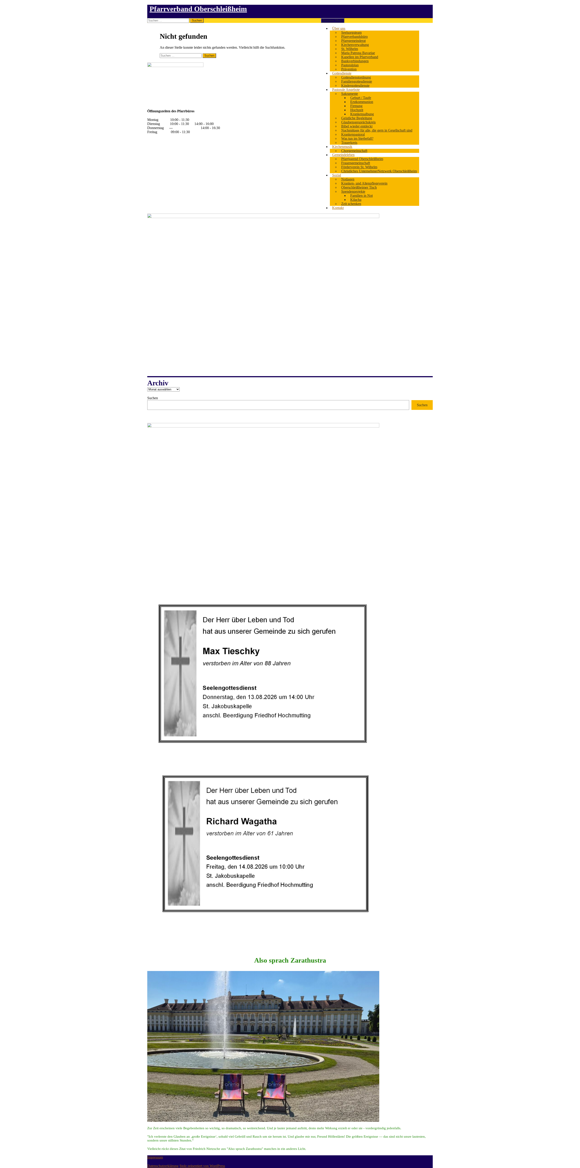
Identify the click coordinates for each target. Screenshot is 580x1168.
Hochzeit (356, 110)
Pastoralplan (350, 65)
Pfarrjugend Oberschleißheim (362, 159)
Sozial (336, 175)
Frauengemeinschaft (355, 163)
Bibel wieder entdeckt (356, 126)
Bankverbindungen (355, 61)
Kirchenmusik (342, 147)
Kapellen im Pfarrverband (359, 57)
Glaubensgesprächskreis (358, 122)
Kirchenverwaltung (355, 45)
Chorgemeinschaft (354, 151)
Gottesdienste (341, 73)
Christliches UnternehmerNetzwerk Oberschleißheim (379, 171)
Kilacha (355, 200)
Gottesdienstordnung (356, 77)
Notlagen (347, 179)
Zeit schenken (351, 204)
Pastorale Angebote (346, 89)
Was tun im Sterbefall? (357, 138)
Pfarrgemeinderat (353, 41)
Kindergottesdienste (355, 85)
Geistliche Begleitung (356, 118)
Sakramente (349, 94)
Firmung (356, 106)
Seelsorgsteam (351, 32)
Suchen (152, 398)
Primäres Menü (333, 20)
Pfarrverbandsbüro (354, 36)
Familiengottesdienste (356, 81)
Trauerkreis (349, 142)
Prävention (349, 69)
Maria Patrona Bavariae (358, 53)
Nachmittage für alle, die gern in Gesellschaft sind (376, 130)
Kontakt (338, 208)
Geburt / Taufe (360, 98)
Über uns (338, 28)
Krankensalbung (362, 114)
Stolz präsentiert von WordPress (202, 1166)
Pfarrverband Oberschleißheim (198, 9)
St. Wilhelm (349, 49)
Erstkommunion (361, 102)
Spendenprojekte (353, 191)
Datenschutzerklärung (163, 1166)
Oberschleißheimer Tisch (359, 187)
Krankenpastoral (353, 134)
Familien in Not (361, 195)
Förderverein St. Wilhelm (359, 167)
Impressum (155, 1157)
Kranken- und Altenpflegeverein (364, 183)
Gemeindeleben (343, 155)
